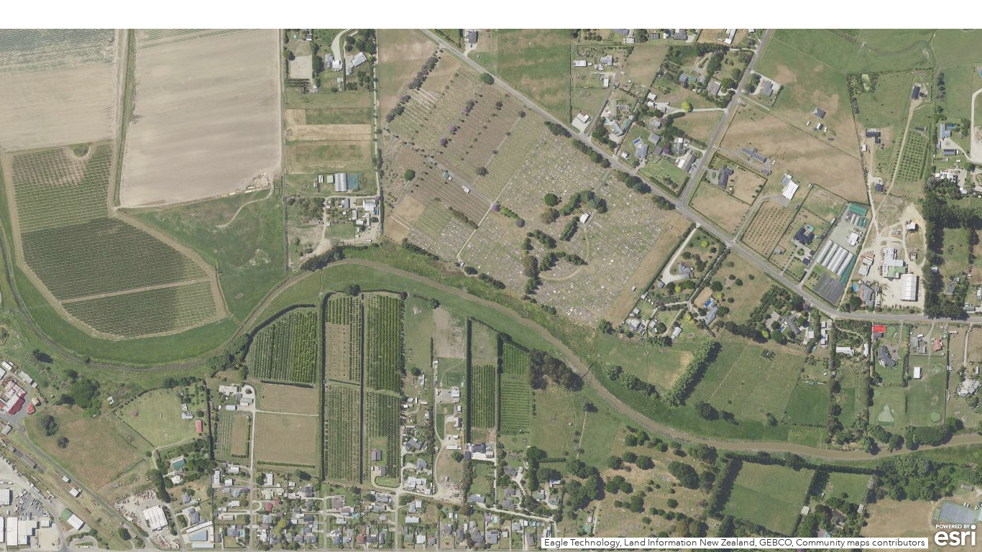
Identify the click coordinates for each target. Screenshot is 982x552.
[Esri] (955, 535)
